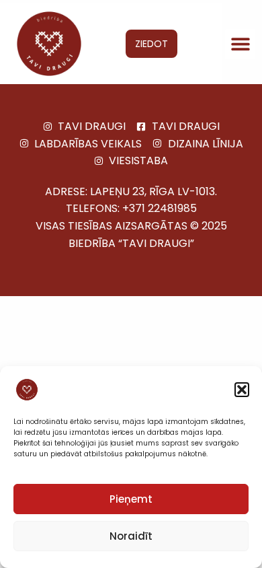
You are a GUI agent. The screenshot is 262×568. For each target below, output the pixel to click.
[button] (242, 389)
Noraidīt (131, 536)
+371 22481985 (159, 208)
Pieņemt (131, 499)
